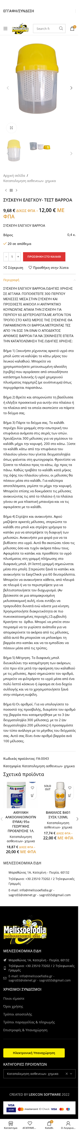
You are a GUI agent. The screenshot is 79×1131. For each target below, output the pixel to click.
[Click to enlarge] (11, 128)
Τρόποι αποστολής (17, 1014)
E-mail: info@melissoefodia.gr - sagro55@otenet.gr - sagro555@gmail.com (40, 978)
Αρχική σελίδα (14, 175)
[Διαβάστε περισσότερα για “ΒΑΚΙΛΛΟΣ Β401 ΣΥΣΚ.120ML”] (70, 795)
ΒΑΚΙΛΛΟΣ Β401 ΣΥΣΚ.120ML (58, 814)
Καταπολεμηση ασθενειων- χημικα (29, 180)
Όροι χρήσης (13, 1006)
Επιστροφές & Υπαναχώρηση (25, 1030)
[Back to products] (11, 190)
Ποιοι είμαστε (13, 998)
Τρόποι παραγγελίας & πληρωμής (29, 1022)
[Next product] (16, 190)
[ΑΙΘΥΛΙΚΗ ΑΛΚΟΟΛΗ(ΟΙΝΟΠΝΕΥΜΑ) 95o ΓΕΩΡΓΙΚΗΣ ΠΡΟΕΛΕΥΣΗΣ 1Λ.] (20, 795)
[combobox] (39, 1073)
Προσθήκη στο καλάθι (44, 257)
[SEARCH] (61, 28)
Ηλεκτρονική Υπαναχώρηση (34, 1053)
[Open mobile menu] (5, 28)
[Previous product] (6, 190)
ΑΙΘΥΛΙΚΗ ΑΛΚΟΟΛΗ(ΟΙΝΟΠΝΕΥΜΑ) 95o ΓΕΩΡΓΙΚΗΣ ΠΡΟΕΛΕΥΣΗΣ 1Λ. (20, 821)
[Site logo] (20, 28)
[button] (7, 88)
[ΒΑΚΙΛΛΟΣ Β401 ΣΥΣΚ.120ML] (58, 795)
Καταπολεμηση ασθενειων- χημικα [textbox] (32, 1074)
